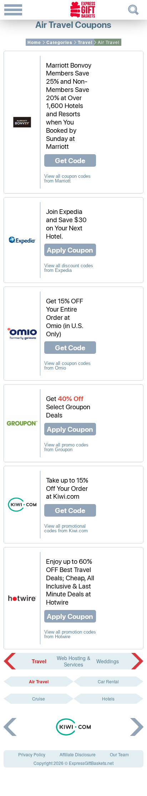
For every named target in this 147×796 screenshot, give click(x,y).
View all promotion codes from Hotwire (70, 634)
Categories (59, 42)
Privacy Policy (31, 754)
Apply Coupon (70, 249)
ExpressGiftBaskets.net (91, 763)
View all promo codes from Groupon (66, 447)
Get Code (70, 160)
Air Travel (39, 681)
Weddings (107, 661)
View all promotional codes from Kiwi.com (66, 528)
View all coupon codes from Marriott (67, 178)
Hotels (108, 698)
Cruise (38, 698)
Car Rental (108, 681)
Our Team (119, 754)
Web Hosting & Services (73, 661)
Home (34, 42)
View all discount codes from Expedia (68, 268)
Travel (85, 42)
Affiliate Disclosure (78, 754)
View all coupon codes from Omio (67, 365)
